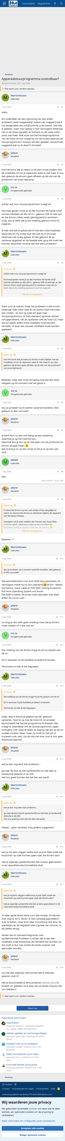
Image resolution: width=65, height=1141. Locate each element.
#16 (61, 846)
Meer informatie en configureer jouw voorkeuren (28, 1120)
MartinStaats (10, 83)
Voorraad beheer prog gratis (21, 1064)
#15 (61, 796)
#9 (62, 499)
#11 (61, 617)
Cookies (8, 1084)
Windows (10, 1049)
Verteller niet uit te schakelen (22, 1043)
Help (53, 1088)
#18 (61, 967)
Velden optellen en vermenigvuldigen (26, 1033)
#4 (62, 262)
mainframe (12, 1022)
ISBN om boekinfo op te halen (22, 1054)
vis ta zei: (8, 269)
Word (9, 1039)
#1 (62, 107)
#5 (62, 348)
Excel (8, 1060)
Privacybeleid (42, 1088)
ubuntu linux (49, 982)
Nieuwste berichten (14, 1018)
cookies (33, 1108)
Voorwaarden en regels (23, 1088)
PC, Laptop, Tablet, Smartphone (21, 1028)
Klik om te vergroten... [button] (32, 294)
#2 (62, 164)
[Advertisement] (32, 41)
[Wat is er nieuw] (55, 3)
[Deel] (58, 107)
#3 (62, 198)
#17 (61, 884)
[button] (15, 1084)
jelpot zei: (8, 354)
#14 (61, 759)
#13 (61, 685)
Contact (6, 1088)
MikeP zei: (8, 505)
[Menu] (4, 3)
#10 (61, 558)
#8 (62, 471)
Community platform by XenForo (27, 1094)
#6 (62, 402)
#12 (61, 644)
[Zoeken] (61, 3)
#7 (62, 430)
